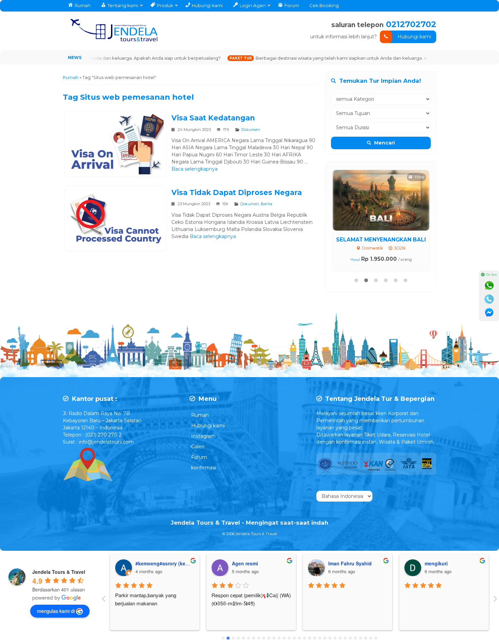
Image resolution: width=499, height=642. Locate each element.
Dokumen (250, 129)
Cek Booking (324, 5)
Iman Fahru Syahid (253, 563)
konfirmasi (203, 468)
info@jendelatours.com (106, 442)
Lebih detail (387, 200)
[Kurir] (489, 313)
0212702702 (411, 24)
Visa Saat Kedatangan (213, 118)
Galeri (197, 447)
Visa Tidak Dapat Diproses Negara (236, 192)
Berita (266, 203)
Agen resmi (148, 563)
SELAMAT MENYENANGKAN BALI (381, 239)
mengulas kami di (56, 610)
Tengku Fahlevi (442, 563)
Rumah (200, 415)
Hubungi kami (414, 37)
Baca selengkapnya (194, 169)
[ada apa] (489, 285)
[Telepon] (489, 299)
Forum (199, 457)
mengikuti (339, 563)
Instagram (203, 436)
